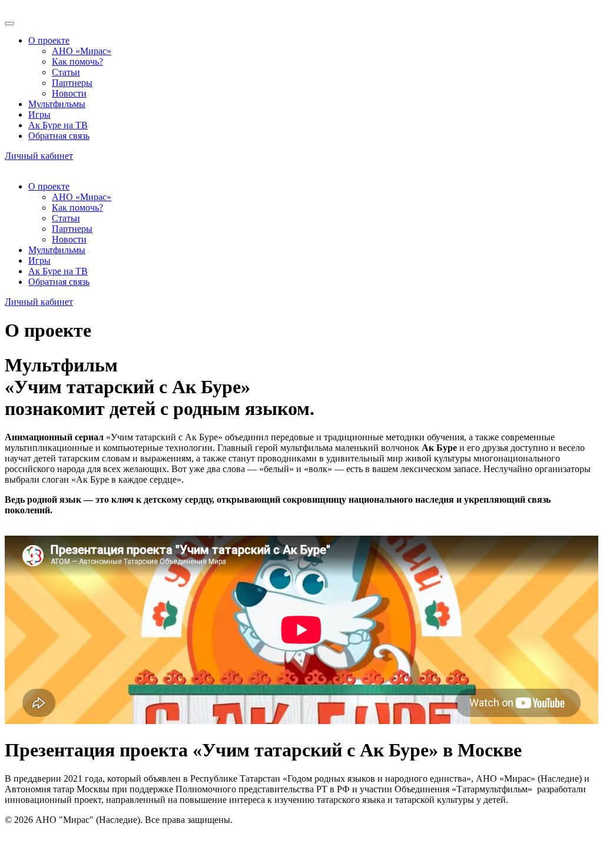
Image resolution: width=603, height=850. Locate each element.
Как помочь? (77, 62)
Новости (69, 93)
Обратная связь (59, 136)
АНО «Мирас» (81, 51)
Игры (39, 114)
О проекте (48, 40)
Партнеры (72, 83)
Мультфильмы (56, 104)
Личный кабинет (39, 156)
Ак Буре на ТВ (58, 125)
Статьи (66, 72)
